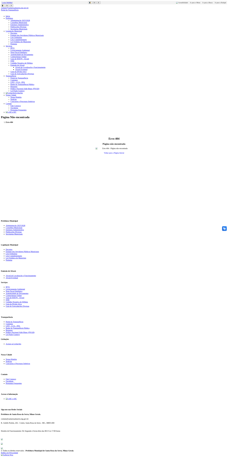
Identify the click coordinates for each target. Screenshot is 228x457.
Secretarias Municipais (18, 29)
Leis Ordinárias (16, 37)
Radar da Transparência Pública (22, 84)
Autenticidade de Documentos (21, 55)
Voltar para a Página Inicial (114, 153)
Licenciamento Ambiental (20, 50)
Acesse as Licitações (13, 344)
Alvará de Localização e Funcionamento (30, 67)
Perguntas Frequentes (18, 110)
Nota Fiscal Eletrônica (18, 52)
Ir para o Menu (195, 3)
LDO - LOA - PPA (17, 82)
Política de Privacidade (9, 453)
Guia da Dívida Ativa (18, 72)
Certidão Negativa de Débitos (21, 63)
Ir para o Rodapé (220, 3)
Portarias (13, 44)
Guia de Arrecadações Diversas (22, 74)
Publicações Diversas (18, 27)
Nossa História (15, 97)
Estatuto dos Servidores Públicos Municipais (27, 35)
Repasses (13, 87)
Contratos (14, 80)
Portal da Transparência (10, 10)
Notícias (13, 99)
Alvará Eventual (21, 69)
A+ (95, 3)
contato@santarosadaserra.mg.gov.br (14, 8)
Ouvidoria (14, 108)
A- (99, 3)
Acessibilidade (183, 3)
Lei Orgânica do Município (20, 42)
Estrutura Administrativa (19, 25)
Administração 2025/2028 (20, 20)
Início (8, 16)
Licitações (19, 93)
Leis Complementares (18, 40)
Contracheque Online (18, 57)
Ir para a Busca (207, 3)
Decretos (13, 33)
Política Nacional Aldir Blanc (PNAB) (24, 89)
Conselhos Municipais (18, 23)
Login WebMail (7, 3)
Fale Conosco (15, 106)
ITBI (12, 61)
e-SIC (14, 112)
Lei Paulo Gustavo (17, 91)
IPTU (12, 48)
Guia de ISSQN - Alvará (19, 59)
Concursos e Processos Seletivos (22, 101)
